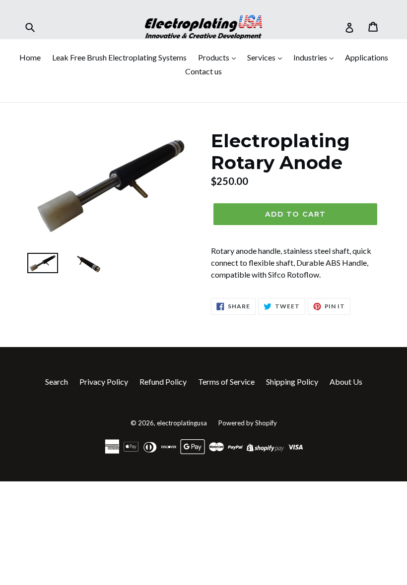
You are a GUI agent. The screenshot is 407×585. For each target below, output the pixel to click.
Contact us (203, 71)
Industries (311, 57)
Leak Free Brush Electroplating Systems (119, 57)
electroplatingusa (182, 423)
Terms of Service (226, 381)
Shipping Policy (292, 381)
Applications (366, 57)
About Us (346, 381)
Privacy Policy (103, 381)
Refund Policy (163, 381)
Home (30, 57)
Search (56, 381)
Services (262, 57)
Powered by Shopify (247, 423)
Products (214, 57)
